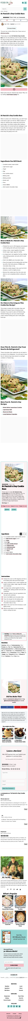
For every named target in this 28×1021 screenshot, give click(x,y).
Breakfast (7, 986)
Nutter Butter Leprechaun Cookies (12, 407)
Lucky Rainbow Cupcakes (10, 414)
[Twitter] (17, 889)
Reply (25, 809)
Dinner (21, 988)
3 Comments (21, 17)
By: (5, 24)
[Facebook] (7, 889)
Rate (14, 509)
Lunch (21, 986)
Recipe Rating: (6, 769)
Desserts (21, 990)
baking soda (10, 545)
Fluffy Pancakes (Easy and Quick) (6, 741)
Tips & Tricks (21, 996)
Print (7, 509)
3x (25, 534)
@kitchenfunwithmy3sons (11, 700)
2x (23, 534)
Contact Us (20, 1000)
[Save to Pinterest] (7, 20)
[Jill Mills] (2, 24)
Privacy (20, 1013)
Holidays (7, 998)
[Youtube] (20, 889)
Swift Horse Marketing (14, 1017)
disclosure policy (5, 33)
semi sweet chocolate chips (13, 554)
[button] (23, 3)
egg (8, 542)
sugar (7, 540)
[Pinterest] (11, 889)
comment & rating (13, 699)
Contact (14, 1013)
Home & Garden (7, 1000)
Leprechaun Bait (7, 409)
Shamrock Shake (7, 412)
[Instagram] (14, 889)
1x (20, 534)
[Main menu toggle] (25, 3)
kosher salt (10, 548)
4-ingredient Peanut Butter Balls (20, 741)
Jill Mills (7, 24)
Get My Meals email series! (19, 937)
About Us (21, 998)
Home (2, 11)
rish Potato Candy (12, 94)
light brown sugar (11, 538)
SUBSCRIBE (14, 965)
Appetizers (7, 988)
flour (8, 550)
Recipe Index (7, 996)
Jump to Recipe (12, 28)
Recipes (5, 11)
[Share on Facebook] (20, 20)
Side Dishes (7, 990)
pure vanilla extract (12, 543)
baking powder (11, 547)
